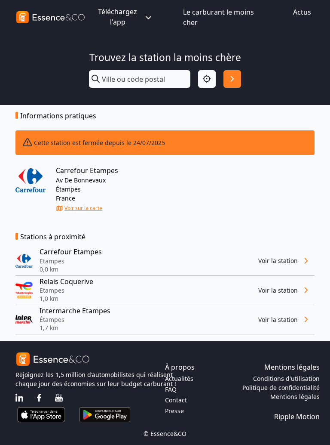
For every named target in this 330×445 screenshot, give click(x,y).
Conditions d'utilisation (286, 378)
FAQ (171, 389)
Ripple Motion (297, 416)
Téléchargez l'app (117, 17)
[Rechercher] (232, 79)
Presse (174, 411)
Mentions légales (295, 396)
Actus (302, 12)
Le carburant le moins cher (218, 17)
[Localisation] (207, 79)
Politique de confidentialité (281, 387)
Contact (176, 400)
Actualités (179, 378)
